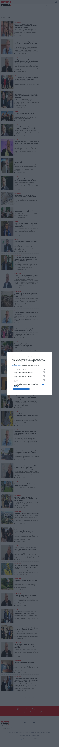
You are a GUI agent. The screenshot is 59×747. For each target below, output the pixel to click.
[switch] (43, 372)
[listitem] (29, 369)
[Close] (49, 354)
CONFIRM (21, 388)
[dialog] (29, 373)
